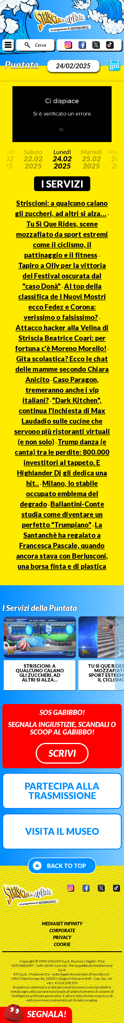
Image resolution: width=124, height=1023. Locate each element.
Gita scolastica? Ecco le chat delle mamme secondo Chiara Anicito (62, 369)
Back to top (66, 865)
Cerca (40, 45)
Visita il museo (62, 831)
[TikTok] (110, 45)
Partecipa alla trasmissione (62, 790)
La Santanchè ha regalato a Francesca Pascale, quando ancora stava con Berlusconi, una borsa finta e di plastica (62, 545)
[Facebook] (82, 45)
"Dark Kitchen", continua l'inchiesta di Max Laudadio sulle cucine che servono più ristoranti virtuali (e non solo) (62, 421)
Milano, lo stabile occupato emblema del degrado (59, 493)
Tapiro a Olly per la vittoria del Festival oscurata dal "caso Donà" (62, 275)
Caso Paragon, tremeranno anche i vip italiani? (60, 389)
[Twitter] (96, 45)
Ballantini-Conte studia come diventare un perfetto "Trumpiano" (62, 514)
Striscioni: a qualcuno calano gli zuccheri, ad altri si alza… (40, 673)
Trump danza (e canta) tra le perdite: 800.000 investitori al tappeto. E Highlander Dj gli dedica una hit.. (62, 462)
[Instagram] (68, 45)
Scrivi (62, 753)
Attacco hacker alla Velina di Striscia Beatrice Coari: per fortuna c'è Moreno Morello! (61, 337)
